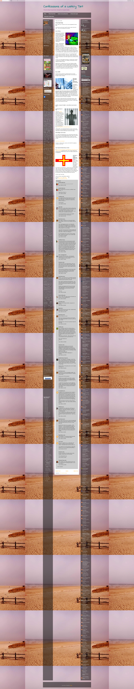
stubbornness (49, 337)
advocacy (49, 106)
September (47, 416)
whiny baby (48, 365)
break (50, 147)
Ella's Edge (84, 328)
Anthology (45, 114)
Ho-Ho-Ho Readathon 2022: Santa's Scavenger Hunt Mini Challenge (86, 270)
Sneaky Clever (49, 325)
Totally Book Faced (85, 570)
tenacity (45, 348)
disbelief (46, 178)
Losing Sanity (84, 554)
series (50, 320)
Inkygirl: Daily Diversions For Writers (86, 286)
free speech (47, 200)
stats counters (49, 332)
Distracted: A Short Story (49, 16)
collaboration (49, 160)
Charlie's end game (85, 390)
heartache (48, 219)
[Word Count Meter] (84, 25)
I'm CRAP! (45, 229)
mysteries (46, 268)
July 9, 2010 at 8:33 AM (62, 292)
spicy (50, 329)
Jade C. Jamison (85, 139)
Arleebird (60, 111)
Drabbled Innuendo (48, 429)
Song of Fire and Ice (47, 328)
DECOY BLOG (47, 464)
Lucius (51, 250)
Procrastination (46, 296)
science (50, 316)
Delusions (49, 174)
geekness (50, 204)
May (46, 473)
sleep (48, 324)
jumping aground (85, 468)
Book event (45, 135)
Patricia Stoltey (61, 295)
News (44, 276)
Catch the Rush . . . (85, 667)
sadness (50, 314)
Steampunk (45, 333)
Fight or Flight (48, 196)
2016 (45, 403)
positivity (50, 292)
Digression (47, 176)
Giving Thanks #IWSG (85, 519)
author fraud (45, 118)
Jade (47, 239)
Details (49, 175)
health (44, 219)
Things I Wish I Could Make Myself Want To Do (48, 435)
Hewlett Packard (47, 220)
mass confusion (47, 256)
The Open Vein (84, 572)
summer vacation (49, 340)
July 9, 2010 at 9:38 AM (62, 298)
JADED (50, 239)
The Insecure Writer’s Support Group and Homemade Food (85, 124)
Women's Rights (49, 367)
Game (48, 203)
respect (50, 311)
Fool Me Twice (47, 450)
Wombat (45, 367)
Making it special (49, 252)
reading (51, 306)
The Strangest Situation (84, 498)
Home (67, 471)
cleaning (50, 159)
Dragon (46, 181)
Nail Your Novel (85, 103)
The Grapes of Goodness (84, 474)
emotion (45, 186)
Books (51, 145)
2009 (45, 480)
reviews (50, 312)
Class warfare (46, 159)
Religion (45, 309)
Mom (48, 264)
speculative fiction (46, 329)
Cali (47, 151)
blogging (45, 132)
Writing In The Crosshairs (84, 203)
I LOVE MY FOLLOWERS (48, 228)
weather (48, 362)
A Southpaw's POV (85, 248)
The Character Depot (85, 238)
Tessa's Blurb (84, 542)
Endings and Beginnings (47, 187)
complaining (49, 161)
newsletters (45, 277)
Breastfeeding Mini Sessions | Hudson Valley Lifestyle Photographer (86, 651)
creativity (45, 169)
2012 (45, 408)
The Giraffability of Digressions (85, 442)
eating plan (45, 182)
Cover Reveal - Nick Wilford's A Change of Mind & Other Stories (85, 574)
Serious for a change (46, 321)
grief (47, 213)
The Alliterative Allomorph (84, 605)
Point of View (45, 291)
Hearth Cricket (84, 353)
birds (47, 126)
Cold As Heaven (61, 202)
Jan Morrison (61, 239)
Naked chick (47, 269)
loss (46, 250)
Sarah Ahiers (61, 301)
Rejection (45, 308)
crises (48, 169)
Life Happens (84, 242)
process (51, 295)
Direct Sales (50, 177)
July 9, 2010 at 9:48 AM (62, 305)
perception (45, 287)
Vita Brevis (84, 506)
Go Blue (49, 208)
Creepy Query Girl (85, 515)
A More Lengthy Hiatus (85, 332)
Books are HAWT (47, 146)
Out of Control (47, 468)
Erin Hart (50, 188)
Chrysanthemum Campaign (48, 158)
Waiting (44, 361)
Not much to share (85, 578)
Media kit (46, 258)
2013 (45, 407)
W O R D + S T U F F (85, 645)
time (47, 352)
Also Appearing (50, 109)
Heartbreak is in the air (85, 594)
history (44, 221)
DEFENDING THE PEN (86, 99)
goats (50, 209)
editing (49, 183)
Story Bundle (49, 333)
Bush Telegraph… (85, 643)
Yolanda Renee (46, 372)
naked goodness (46, 270)
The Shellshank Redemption (85, 169)
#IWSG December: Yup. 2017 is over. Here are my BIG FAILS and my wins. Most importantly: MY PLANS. (86, 403)
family (46, 192)
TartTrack (46, 440)
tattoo (50, 346)
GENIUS (45, 205)
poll (51, 291)
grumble (50, 213)
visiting (47, 360)
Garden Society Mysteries (63, 13)
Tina (44, 354)
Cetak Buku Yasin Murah (86, 522)
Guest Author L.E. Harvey (48, 426)
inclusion (50, 231)
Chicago (50, 156)
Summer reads (46, 339)
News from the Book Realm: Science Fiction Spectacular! (85, 369)
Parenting (45, 284)
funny (44, 203)
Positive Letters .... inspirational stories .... (86, 149)
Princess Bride (49, 294)
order (50, 281)
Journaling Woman (85, 180)
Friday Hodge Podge (48, 455)
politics (49, 291)
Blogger (71, 685)
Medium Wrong (50, 258)
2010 (45, 411)
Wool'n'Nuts (84, 642)
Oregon (45, 282)
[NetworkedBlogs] (48, 377)
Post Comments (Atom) (63, 473)
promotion (46, 297)
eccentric (50, 182)
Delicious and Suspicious (47, 446)
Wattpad (45, 362)
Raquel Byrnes (61, 435)
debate (44, 173)
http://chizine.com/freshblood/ (59, 141)
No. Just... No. (47, 420)
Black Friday (45, 127)
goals (47, 209)
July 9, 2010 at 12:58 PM (62, 368)
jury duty (45, 241)
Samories (48, 315)
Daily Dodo (84, 521)
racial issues (49, 304)
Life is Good (84, 618)
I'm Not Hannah (84, 259)
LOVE (48, 250)
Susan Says (84, 172)
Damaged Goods (84, 475)
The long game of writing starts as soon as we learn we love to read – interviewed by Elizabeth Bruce (86, 106)
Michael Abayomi (47, 260)
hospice (45, 223)
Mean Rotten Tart (46, 257)
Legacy (45, 245)
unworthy (51, 357)
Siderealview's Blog (85, 227)
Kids (45, 243)
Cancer (50, 151)
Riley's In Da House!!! (48, 447)
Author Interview (46, 119)
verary (48, 358)
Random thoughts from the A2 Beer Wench (86, 459)
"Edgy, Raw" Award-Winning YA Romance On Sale (86, 512)
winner (48, 366)
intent (44, 237)
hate (46, 218)
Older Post (76, 471)
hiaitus (50, 220)
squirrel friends (49, 331)
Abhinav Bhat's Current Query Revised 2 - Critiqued (85, 427)
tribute (51, 354)
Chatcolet (47, 155)
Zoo (83, 623)
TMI (48, 354)
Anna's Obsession (85, 195)
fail (47, 191)
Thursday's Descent (48, 470)
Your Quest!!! (47, 421)
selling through (50, 318)
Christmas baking (84, 469)
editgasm (45, 183)
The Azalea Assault (48, 349)
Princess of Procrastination (84, 626)
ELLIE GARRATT (85, 367)
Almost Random (47, 108)
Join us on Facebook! (85, 291)
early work (49, 181)
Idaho (48, 229)
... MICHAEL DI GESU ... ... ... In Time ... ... (85, 176)
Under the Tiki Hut (85, 241)
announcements (46, 113)
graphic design (49, 212)
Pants (50, 283)
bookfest (48, 145)
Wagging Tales (84, 597)
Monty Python (46, 265)
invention (51, 237)
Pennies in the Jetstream (84, 636)
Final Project (84, 665)
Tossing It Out (84, 127)
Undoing (46, 357)
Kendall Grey (50, 242)
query (44, 303)
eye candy (49, 190)
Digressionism (46, 177)
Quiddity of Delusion (85, 486)
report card (48, 310)
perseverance (50, 287)
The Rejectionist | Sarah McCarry (85, 449)
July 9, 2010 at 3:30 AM (62, 203)
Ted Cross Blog (84, 304)
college (44, 161)
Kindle (47, 243)
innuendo (49, 234)
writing (66, 178)
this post (62, 37)
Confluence (45, 162)
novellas (46, 278)
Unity (48, 357)
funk (47, 202)
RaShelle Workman (85, 494)
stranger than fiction (46, 335)
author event (49, 117)
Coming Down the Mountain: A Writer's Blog (85, 163)
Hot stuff (51, 223)
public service (50, 297)
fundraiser (45, 202)
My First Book (84, 337)
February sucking (46, 194)
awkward (50, 121)
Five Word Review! (85, 551)
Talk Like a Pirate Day (47, 344)
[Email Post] (68, 177)
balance (48, 123)
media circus (50, 257)
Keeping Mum (46, 242)
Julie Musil (84, 518)
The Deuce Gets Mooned (47, 424)
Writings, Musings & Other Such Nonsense (86, 263)
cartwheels (51, 152)
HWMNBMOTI (46, 227)
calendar (45, 151)
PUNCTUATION (45, 301)
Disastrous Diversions (48, 428)
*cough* (45, 101)
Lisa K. (60, 441)
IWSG (45, 239)
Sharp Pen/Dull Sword (86, 365)
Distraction (49, 178)
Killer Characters (85, 294)
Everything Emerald (85, 664)
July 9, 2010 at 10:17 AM (62, 311)
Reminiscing (49, 309)
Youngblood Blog (85, 208)
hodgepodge (49, 221)
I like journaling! (84, 181)
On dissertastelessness (85, 443)
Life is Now (84, 397)
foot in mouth (47, 199)
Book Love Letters (46, 138)
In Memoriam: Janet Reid (86, 246)
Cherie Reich (46, 156)
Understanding (50, 356)
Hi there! (83, 646)
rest (44, 312)
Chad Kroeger (46, 153)
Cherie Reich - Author (85, 331)
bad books (45, 122)
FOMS (48, 198)
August (47, 417)
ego (50, 184)
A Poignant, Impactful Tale (86, 239)
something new (49, 327)
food (51, 198)
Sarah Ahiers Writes (85, 432)
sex (50, 321)
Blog (45, 13)
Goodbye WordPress (85, 249)
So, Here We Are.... (85, 516)
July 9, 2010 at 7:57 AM (62, 273)
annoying (50, 113)
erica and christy (85, 400)
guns (50, 215)
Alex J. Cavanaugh (62, 254)
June (46, 472)
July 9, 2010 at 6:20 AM (62, 236)
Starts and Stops (48, 437)
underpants (46, 356)
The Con (51, 349)
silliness (46, 324)
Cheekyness (84, 385)
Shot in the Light (49, 323)
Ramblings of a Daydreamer (84, 268)
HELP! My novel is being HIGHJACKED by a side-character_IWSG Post (86, 205)
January (47, 479)
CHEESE (51, 155)
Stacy (44, 332)
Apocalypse (45, 115)
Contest (46, 163)
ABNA (45, 104)
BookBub (45, 145)
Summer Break (84, 170)
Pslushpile (47, 442)
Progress (51, 296)
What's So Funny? (48, 422)
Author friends (49, 118)
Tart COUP (46, 345)
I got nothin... (50, 227)
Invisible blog (46, 238)
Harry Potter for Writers (86, 317)
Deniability (45, 175)
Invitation (50, 238)
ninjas (48, 277)
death (50, 172)
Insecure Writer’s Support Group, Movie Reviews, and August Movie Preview (86, 133)
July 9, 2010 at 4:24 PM (62, 438)
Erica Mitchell (61, 390)
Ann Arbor (48, 112)
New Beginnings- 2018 (85, 394)
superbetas (45, 341)
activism (48, 104)
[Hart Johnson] (44, 97)
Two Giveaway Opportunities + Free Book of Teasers (86, 358)
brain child (47, 147)
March (47, 476)
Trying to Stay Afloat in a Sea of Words (86, 313)
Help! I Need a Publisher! (84, 407)
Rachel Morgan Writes (86, 600)
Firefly (51, 196)
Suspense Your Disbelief (84, 454)
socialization (45, 327)
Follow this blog (48, 378)
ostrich (48, 282)
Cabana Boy (49, 150)
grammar (49, 211)
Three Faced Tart (52, 13)
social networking (47, 326)
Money (50, 264)
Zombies (45, 373)
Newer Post (57, 471)
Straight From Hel (85, 430)
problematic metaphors (46, 295)
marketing (50, 255)
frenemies (51, 200)
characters (48, 154)
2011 (45, 409)
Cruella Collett (61, 182)
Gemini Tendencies (48, 454)
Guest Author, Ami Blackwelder (48, 439)
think (44, 352)
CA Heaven (60, 196)
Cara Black (47, 152)
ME (50, 256)
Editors (48, 184)
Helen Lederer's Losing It (86, 590)
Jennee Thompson (85, 676)
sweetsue (83, 639)
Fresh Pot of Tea (85, 471)
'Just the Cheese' (85, 297)
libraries (48, 247)
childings (45, 157)
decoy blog (50, 173)
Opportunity (63, 178)
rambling (49, 305)
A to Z (49, 103)
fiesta (44, 196)
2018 (45, 400)
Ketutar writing (84, 198)
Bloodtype (49, 133)
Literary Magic (84, 463)
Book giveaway (50, 135)
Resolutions (45, 311)
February (47, 477)
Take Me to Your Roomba (86, 483)
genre (48, 205)
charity (44, 155)
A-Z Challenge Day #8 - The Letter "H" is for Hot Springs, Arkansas (85, 566)
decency (47, 173)
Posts (46, 90)
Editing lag (45, 184)
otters (50, 282)
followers (45, 198)
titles (46, 354)
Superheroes (49, 341)
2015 (45, 404)
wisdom (51, 366)
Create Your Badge (46, 98)
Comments (46, 91)
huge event (49, 224)
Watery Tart (50, 361)
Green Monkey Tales (85, 334)
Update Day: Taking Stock (86, 338)
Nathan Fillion (47, 274)
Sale (44, 315)
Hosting (48, 223)
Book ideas (47, 136)
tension (48, 348)
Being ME (48, 125)
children (50, 157)
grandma (45, 212)
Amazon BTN (50, 110)
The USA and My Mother (48, 466)
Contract (50, 163)
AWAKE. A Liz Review (85, 548)
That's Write (84, 510)
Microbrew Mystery (47, 261)
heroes (51, 219)
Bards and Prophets (85, 569)
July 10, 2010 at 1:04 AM (62, 457)
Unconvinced (84, 386)
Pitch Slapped (84, 376)
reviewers (47, 312)
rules (44, 314)
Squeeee (45, 331)
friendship (59, 178)
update (45, 358)
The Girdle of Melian (85, 96)
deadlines (47, 172)
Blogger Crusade (47, 131)
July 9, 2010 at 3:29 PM (62, 416)
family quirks (50, 192)
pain (48, 283)
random (45, 306)
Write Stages (47, 451)
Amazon (46, 110)
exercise (46, 190)
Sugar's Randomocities (86, 577)
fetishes (50, 195)
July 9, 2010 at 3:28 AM (62, 193)
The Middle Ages (85, 661)
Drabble (51, 180)
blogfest (49, 130)
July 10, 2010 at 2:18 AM (62, 464)
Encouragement (49, 186)
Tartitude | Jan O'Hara (85, 356)
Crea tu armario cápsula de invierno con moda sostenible (85, 465)
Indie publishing (48, 233)
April (46, 475)
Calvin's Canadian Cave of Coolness (85, 221)
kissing (50, 243)
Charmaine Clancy (62, 460)
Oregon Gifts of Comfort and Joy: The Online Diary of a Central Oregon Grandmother (86, 563)
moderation (45, 264)
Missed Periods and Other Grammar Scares (86, 585)
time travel (49, 353)
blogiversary (45, 133)
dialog (51, 175)
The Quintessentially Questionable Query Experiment (85, 424)
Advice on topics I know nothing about (48, 105)
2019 (45, 399)
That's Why (84, 225)
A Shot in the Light (74, 13)
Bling (49, 127)
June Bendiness (84, 655)
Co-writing (45, 160)
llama (44, 249)
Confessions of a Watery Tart (63, 6)
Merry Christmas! (84, 640)
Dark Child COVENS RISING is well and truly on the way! (85, 632)
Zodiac (50, 372)
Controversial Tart (46, 164)
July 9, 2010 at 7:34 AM (62, 259)
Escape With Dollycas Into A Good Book (86, 88)
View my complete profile (47, 43)
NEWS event (49, 276)
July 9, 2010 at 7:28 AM (62, 251)
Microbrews (45, 262)
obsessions (50, 278)
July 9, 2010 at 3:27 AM (62, 185)
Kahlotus (49, 241)
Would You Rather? (85, 298)
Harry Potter (49, 217)
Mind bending (49, 262)
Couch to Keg (46, 165)
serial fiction (47, 319)
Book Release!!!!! (48, 458)
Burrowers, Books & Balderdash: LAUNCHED (48, 462)
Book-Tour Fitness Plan (48, 144)
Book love (49, 137)
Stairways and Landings (84, 630)
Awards (45, 120)
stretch (48, 336)
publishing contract (47, 300)
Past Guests (83, 72)
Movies (49, 266)
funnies (50, 202)
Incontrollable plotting (46, 232)
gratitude (45, 213)
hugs (44, 225)
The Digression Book (47, 350)
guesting (45, 215)
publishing (48, 299)
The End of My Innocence (86, 335)
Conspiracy (50, 162)
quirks (45, 304)
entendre (45, 188)
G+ (46, 203)
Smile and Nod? (47, 469)
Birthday (50, 126)
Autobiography (84, 446)
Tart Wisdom (50, 345)
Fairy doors (50, 191)
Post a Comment (60, 466)
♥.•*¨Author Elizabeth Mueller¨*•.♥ (85, 154)
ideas (50, 229)
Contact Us (84, 658)
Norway (51, 277)
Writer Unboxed (85, 83)
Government (45, 211)
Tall (51, 344)
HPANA (46, 224)
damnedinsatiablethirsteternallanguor (86, 414)
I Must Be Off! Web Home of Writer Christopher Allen (85, 345)
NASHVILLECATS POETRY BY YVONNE (86, 533)
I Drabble (83, 143)
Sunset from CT (84, 668)
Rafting (44, 305)
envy (47, 188)
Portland (46, 292)
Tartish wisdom (46, 346)
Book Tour (50, 142)
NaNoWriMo (49, 273)
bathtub (51, 123)
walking (47, 361)
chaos (44, 154)
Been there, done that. (86, 622)
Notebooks (84, 671)
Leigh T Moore (49, 245)
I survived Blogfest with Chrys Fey (85, 48)
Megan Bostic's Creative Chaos (84, 349)
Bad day (49, 122)
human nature (49, 225)
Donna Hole (84, 502)
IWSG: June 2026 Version (86, 173)
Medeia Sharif (84, 670)
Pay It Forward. (47, 286)
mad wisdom (47, 251)
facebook (45, 191)
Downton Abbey (46, 180)
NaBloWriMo (50, 268)
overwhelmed (45, 283)
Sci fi (47, 316)
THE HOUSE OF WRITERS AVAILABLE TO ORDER (86, 488)
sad (46, 314)
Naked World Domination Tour (48, 272)
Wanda (60, 308)
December (47, 412)
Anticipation (49, 114)
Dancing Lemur (48, 171)
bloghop (50, 132)
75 (82, 302)
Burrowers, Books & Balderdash (85, 654)
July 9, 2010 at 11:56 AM (62, 341)
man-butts (45, 254)
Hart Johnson (61, 276)
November (47, 413)
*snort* (48, 101)
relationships (49, 308)
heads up (49, 218)
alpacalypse (45, 109)
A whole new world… (85, 374)
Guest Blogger (47, 214)
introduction (47, 237)
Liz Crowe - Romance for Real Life (85, 547)
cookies (50, 164)
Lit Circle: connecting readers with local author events (86, 111)
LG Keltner (45, 246)
